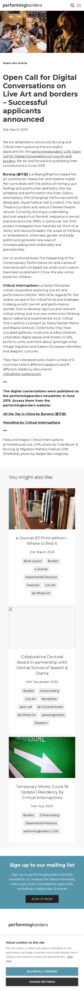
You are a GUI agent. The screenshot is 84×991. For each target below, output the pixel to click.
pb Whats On (41, 593)
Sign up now (42, 899)
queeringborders (53, 715)
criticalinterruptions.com (22, 374)
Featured (33, 585)
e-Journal (41, 569)
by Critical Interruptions (31, 422)
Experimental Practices (41, 577)
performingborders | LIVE (41, 831)
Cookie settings (42, 981)
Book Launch (33, 561)
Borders (53, 561)
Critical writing (49, 691)
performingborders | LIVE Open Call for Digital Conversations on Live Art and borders (42, 156)
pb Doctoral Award (50, 707)
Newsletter (49, 699)
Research (41, 723)
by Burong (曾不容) (34, 414)
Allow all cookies (42, 971)
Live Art (50, 585)
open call (26, 707)
